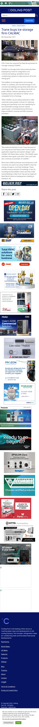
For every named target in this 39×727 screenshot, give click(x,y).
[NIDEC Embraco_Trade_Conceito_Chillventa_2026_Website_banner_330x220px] (15, 440)
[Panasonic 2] (15, 417)
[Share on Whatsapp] (8, 194)
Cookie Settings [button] (8, 722)
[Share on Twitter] (13, 194)
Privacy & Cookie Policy (9, 690)
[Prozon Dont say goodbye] (19, 371)
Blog (2, 667)
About (3, 674)
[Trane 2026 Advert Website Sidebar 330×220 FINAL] (15, 257)
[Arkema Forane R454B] (19, 394)
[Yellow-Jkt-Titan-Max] (17, 234)
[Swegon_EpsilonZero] (19, 463)
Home (14, 25)
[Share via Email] (18, 194)
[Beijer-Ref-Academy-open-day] (19, 211)
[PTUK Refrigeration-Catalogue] (15, 508)
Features (4, 654)
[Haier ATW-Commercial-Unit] (15, 325)
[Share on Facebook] (4, 194)
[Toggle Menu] (3, 20)
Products (4, 658)
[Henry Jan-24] (19, 280)
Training (4, 670)
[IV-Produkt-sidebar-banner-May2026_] (15, 302)
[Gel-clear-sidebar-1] (19, 531)
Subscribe (29, 21)
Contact (4, 678)
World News (21, 25)
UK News (4, 650)
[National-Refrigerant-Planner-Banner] (19, 3)
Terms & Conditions (8, 687)
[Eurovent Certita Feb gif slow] (19, 485)
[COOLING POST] (15, 554)
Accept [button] (18, 722)
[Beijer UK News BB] (20, 183)
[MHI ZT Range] (19, 348)
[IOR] (15, 600)
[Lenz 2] (15, 577)
